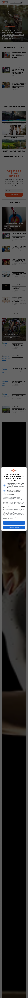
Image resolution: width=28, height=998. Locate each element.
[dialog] (14, 499)
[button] (14, 495)
